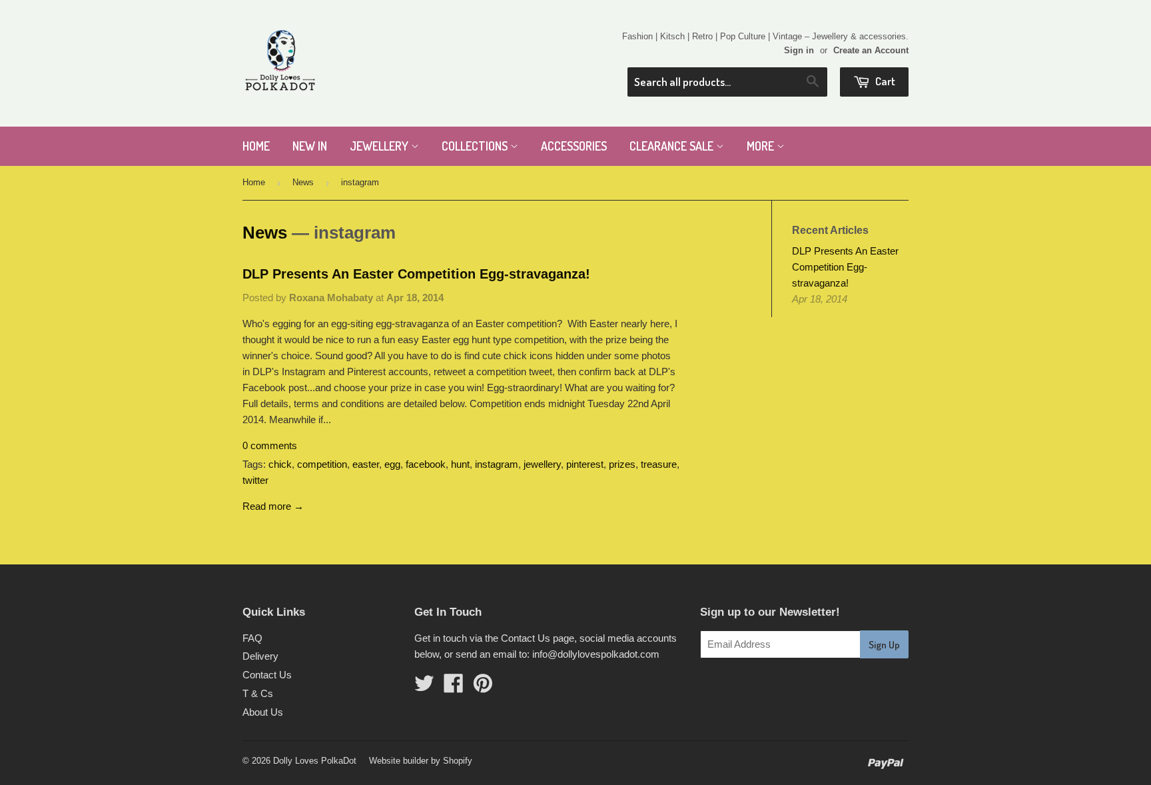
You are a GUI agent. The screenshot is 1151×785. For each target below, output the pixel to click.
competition (322, 464)
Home (256, 146)
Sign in (799, 50)
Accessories (574, 146)
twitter (255, 480)
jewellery (542, 464)
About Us (262, 712)
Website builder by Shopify (420, 761)
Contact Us (267, 674)
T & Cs (257, 693)
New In (309, 146)
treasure (659, 464)
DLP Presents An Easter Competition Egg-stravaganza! (416, 274)
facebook (426, 464)
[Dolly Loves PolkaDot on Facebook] (454, 687)
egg (392, 464)
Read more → (273, 506)
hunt (460, 464)
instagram (496, 464)
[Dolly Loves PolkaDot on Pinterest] (483, 687)
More (762, 146)
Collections (476, 146)
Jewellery (380, 146)
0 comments (269, 445)
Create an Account (871, 50)
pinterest (584, 464)
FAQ (252, 638)
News (303, 182)
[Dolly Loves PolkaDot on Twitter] (424, 687)
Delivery (260, 656)
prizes (622, 464)
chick (280, 464)
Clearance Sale (672, 146)
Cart (884, 81)
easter (365, 464)
